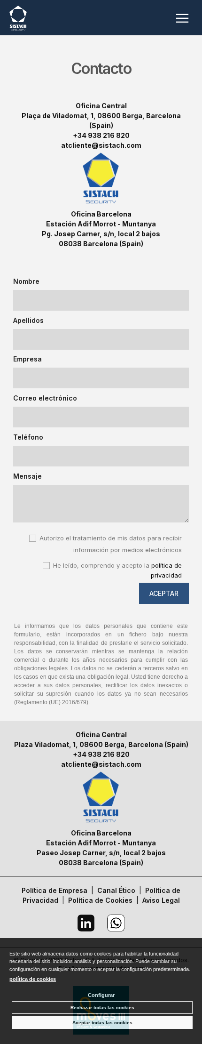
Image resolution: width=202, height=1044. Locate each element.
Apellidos (28, 320)
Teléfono (28, 437)
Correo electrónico (45, 398)
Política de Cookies (100, 900)
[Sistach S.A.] (18, 20)
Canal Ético (116, 890)
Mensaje (27, 476)
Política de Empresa (54, 890)
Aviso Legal (161, 900)
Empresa (27, 359)
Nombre (26, 281)
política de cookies (32, 979)
